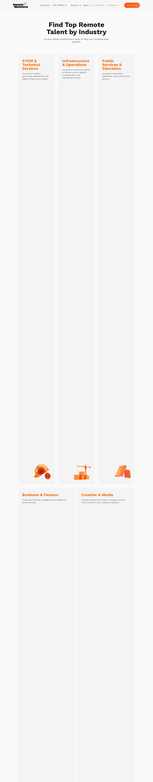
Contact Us (113, 5)
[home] (20, 5)
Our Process (45, 5)
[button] (60, 5)
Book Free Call (132, 5)
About (85, 5)
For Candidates (98, 5)
